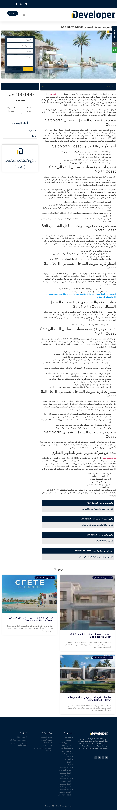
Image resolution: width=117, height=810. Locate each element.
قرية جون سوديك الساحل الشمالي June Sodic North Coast (90, 635)
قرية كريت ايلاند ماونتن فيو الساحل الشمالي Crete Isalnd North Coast (31, 619)
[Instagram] (95, 757)
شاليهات (30, 130)
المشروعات (66, 754)
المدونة (68, 756)
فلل (32, 136)
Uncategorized (64, 795)
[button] (24, 15)
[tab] (20, 130)
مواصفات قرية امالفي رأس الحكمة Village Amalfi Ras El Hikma (89, 698)
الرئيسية (68, 764)
